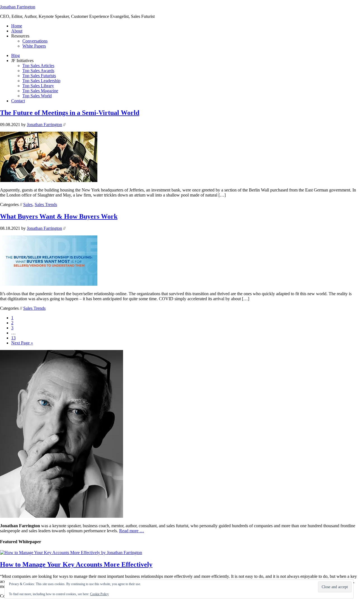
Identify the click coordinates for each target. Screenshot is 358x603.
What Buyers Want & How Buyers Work (58, 216)
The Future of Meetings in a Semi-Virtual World (69, 112)
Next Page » (22, 342)
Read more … (131, 530)
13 (13, 337)
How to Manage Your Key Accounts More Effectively (76, 564)
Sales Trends (46, 204)
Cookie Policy (99, 594)
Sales (27, 204)
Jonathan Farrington (17, 6)
